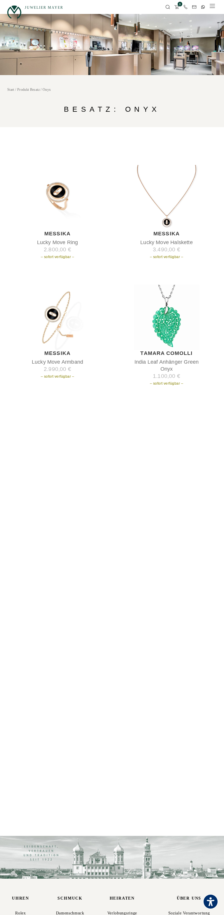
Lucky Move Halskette (166, 242)
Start (10, 90)
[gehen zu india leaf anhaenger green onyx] (167, 317)
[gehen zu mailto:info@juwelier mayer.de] (194, 7)
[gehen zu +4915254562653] (203, 7)
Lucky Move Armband (57, 362)
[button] (168, 7)
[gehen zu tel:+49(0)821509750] (185, 7)
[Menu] (212, 7)
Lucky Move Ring (57, 242)
